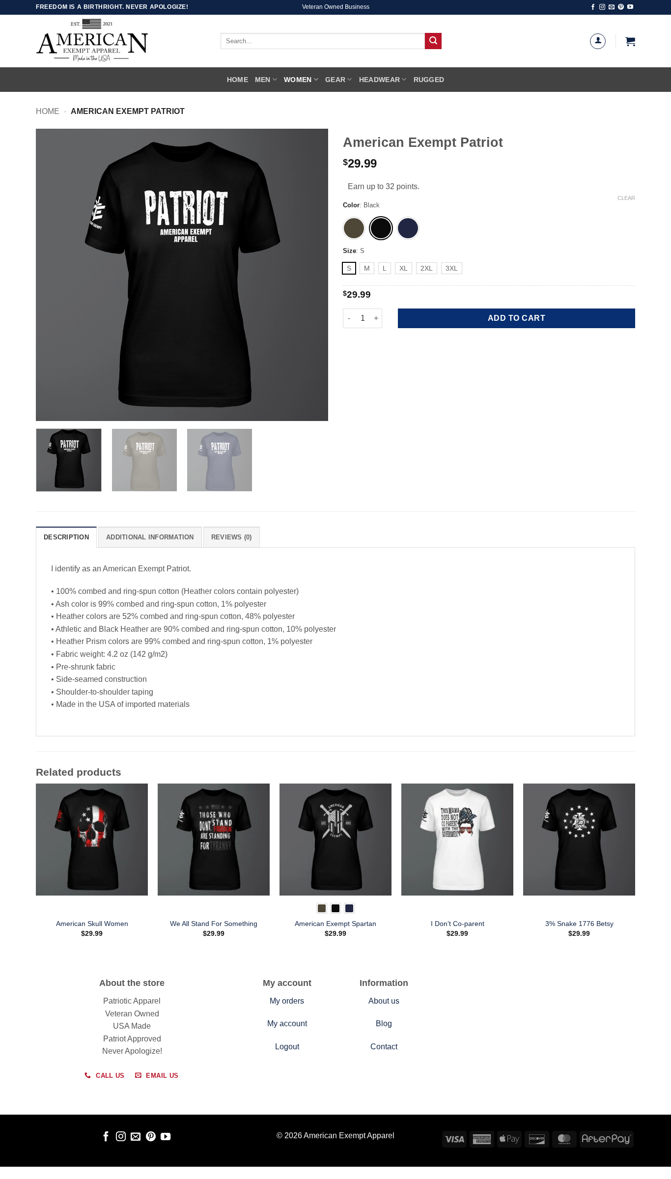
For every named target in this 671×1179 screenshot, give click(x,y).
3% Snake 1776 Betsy (579, 923)
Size (349, 251)
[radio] (354, 228)
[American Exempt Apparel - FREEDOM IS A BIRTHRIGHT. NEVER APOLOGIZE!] (114, 41)
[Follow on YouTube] (630, 7)
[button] (630, 41)
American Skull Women (92, 923)
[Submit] (433, 41)
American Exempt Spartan (335, 923)
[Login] (598, 41)
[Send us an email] (612, 7)
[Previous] (54, 275)
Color (351, 205)
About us (383, 1001)
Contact (383, 1046)
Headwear (379, 80)
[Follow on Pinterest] (621, 7)
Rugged (429, 80)
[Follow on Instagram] (602, 7)
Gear (335, 80)
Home (237, 80)
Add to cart (516, 318)
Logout (287, 1046)
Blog (384, 1023)
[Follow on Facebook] (593, 7)
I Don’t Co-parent (457, 923)
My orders (287, 1001)
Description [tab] (66, 537)
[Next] (310, 275)
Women (297, 80)
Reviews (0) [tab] (231, 537)
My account (287, 1023)
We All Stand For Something (213, 923)
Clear (626, 198)
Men (263, 80)
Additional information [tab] (150, 537)
